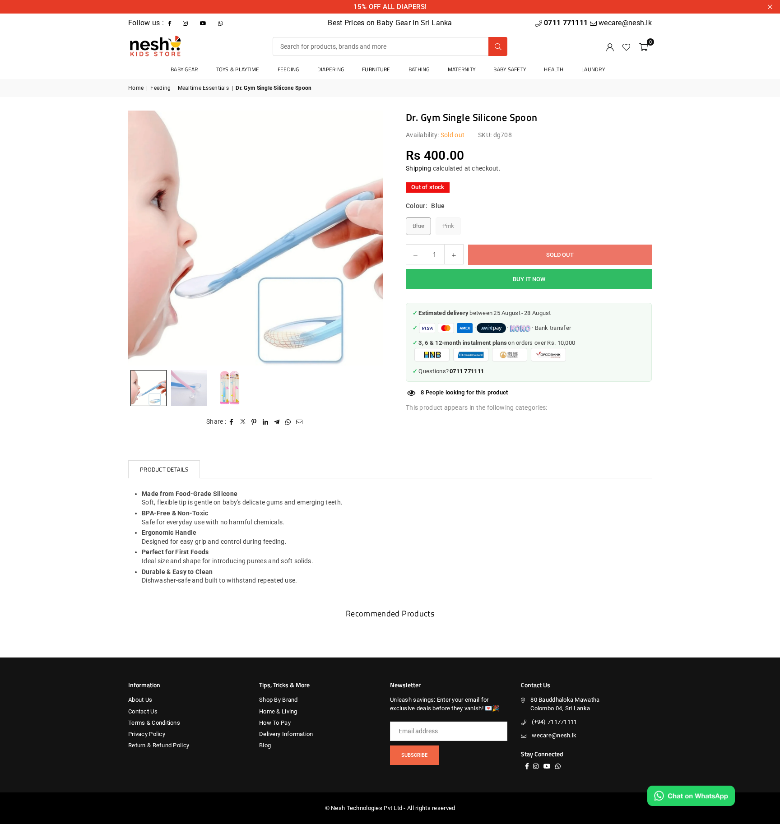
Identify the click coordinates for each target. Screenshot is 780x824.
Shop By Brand (278, 699)
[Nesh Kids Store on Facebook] (170, 23)
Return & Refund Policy (158, 745)
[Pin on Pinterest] (254, 421)
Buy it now (529, 279)
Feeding (288, 69)
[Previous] (146, 238)
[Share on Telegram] (277, 421)
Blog (265, 745)
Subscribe (414, 755)
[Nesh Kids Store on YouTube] (204, 23)
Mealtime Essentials (203, 88)
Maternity (462, 69)
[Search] (497, 46)
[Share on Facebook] (231, 421)
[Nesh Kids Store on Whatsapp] (221, 23)
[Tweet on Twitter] (243, 421)
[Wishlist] (626, 46)
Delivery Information (286, 734)
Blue (418, 226)
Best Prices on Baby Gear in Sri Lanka (390, 23)
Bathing (419, 69)
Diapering (330, 69)
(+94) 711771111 (554, 721)
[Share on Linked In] (265, 421)
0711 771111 (567, 23)
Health (553, 69)
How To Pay (275, 722)
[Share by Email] (299, 421)
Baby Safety (509, 69)
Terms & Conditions (154, 722)
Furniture (376, 69)
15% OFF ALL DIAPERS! (390, 7)
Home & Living (278, 711)
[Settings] (610, 46)
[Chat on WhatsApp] (691, 795)
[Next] (365, 238)
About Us (140, 699)
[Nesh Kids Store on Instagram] (186, 23)
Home (136, 88)
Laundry (593, 69)
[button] (643, 46)
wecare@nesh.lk (554, 735)
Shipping (418, 168)
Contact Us (143, 711)
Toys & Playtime (238, 69)
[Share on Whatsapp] (288, 421)
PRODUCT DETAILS (164, 469)
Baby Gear (184, 69)
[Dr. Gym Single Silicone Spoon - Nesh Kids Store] (189, 388)
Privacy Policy (146, 734)
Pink (448, 226)
